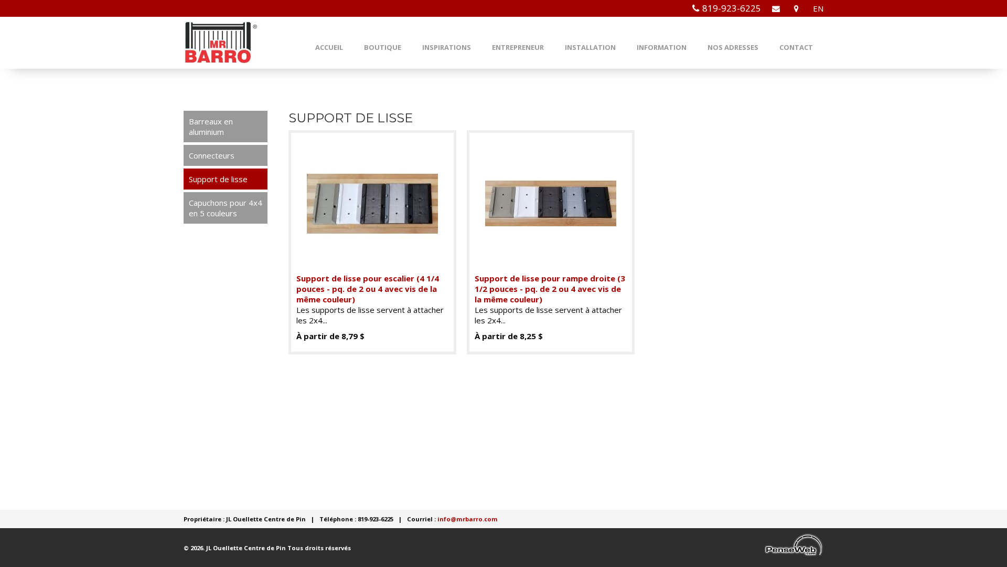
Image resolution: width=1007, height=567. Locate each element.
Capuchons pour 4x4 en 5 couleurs (225, 207)
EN (818, 8)
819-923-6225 (731, 8)
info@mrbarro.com (467, 519)
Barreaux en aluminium (211, 126)
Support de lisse (218, 179)
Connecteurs (211, 155)
